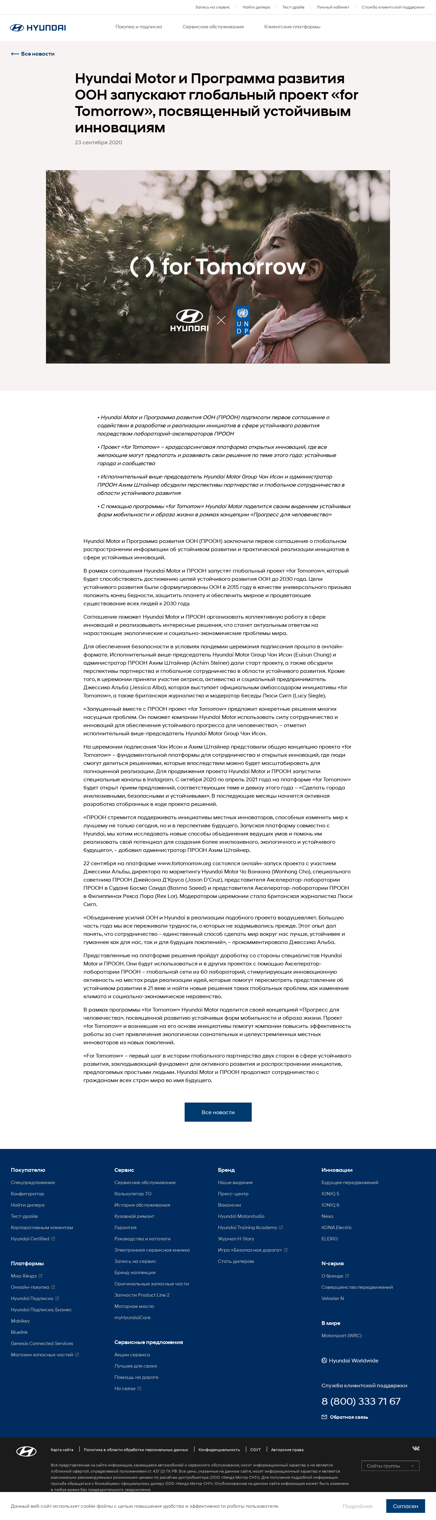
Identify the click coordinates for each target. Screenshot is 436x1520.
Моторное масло (134, 1306)
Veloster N (333, 1298)
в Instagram (158, 779)
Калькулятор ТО (133, 1193)
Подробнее (358, 1506)
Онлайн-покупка (30, 1287)
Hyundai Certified (30, 1238)
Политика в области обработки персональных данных (136, 1449)
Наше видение (235, 1182)
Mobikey (20, 1321)
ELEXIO (330, 1238)
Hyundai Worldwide (353, 1360)
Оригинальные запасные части (151, 1283)
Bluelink (19, 1332)
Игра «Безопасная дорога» (250, 1250)
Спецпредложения (33, 1182)
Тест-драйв (293, 7)
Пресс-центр (233, 1193)
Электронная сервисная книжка (152, 1250)
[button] (416, 1448)
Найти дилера (256, 7)
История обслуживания (142, 1205)
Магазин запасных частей (42, 1354)
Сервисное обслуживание (145, 1182)
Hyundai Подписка (32, 1298)
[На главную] (38, 27)
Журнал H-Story (236, 1238)
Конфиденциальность (219, 1449)
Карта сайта (62, 1449)
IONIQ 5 (330, 1193)
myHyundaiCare (132, 1317)
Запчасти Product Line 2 (142, 1295)
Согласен (405, 1506)
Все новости (37, 53)
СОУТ (255, 1449)
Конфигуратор (27, 1193)
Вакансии (229, 1205)
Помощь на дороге (136, 1377)
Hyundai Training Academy (247, 1227)
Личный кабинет (333, 7)
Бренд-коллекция (135, 1272)
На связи (125, 1388)
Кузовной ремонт (134, 1216)
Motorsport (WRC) (341, 1335)
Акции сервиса (132, 1354)
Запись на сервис (212, 7)
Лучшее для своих (135, 1366)
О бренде (332, 1276)
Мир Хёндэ (24, 1276)
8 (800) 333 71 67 (361, 1401)
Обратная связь (349, 1417)
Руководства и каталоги (142, 1238)
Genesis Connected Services (42, 1343)
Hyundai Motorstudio (241, 1216)
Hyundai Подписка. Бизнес (41, 1309)
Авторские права (287, 1449)
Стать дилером (236, 1261)
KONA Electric (337, 1227)
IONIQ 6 (331, 1205)
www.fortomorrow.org (184, 863)
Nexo (327, 1216)
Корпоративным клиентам (42, 1227)
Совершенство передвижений (357, 1287)
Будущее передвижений (350, 1182)
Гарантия (125, 1227)
